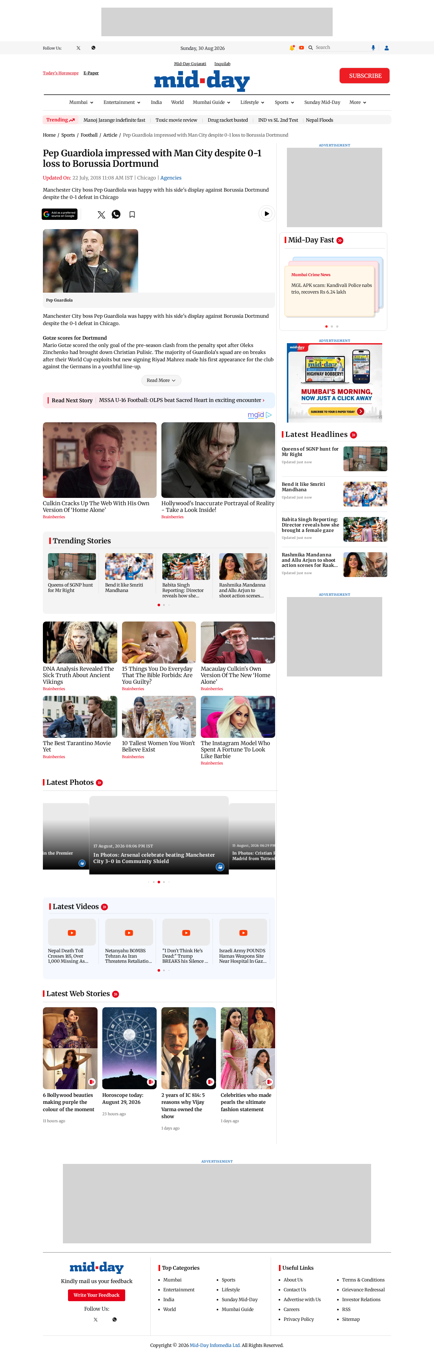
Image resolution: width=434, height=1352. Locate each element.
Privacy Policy (299, 1319)
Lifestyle (250, 102)
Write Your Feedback (96, 1295)
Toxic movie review (176, 120)
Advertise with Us (302, 1299)
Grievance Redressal (363, 1290)
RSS (346, 1309)
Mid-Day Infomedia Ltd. (215, 1345)
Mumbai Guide (209, 102)
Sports (281, 102)
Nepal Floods (319, 120)
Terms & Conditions (363, 1280)
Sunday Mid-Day (322, 102)
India (156, 102)
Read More (158, 380)
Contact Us (295, 1290)
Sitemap (351, 1319)
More (355, 102)
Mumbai (78, 102)
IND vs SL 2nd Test (278, 120)
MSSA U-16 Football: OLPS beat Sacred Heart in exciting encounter (182, 400)
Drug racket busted (228, 120)
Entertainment (119, 102)
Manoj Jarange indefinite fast (114, 120)
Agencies (170, 178)
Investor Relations (361, 1299)
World (177, 102)
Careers (292, 1309)
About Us (293, 1280)
